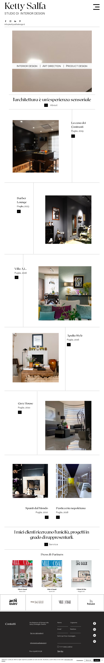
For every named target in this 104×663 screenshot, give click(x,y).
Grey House (25, 403)
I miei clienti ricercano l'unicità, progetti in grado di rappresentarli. (51, 534)
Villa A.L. (21, 268)
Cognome (73, 622)
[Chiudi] (102, 660)
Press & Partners (52, 554)
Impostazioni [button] (80, 660)
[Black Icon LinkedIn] (15, 21)
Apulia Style (75, 335)
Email (59, 629)
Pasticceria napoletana (71, 508)
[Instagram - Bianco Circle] (94, 629)
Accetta (97, 660)
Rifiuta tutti (88, 660)
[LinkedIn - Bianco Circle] (94, 635)
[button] (96, 7)
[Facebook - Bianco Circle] (94, 623)
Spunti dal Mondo (36, 508)
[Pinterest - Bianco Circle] (94, 641)
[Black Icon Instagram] (10, 21)
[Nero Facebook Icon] (5, 21)
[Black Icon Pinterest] (20, 21)
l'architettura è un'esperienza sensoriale (52, 99)
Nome (59, 622)
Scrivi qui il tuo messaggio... (66, 636)
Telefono (73, 629)
